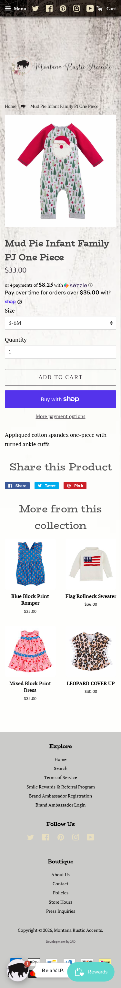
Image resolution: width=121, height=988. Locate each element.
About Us (60, 874)
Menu (19, 8)
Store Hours (60, 902)
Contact (60, 883)
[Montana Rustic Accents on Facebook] (49, 10)
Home (10, 106)
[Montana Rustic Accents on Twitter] (35, 10)
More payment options (61, 416)
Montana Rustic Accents (78, 930)
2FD (73, 942)
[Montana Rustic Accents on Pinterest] (62, 10)
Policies (60, 893)
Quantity (16, 339)
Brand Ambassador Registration (60, 796)
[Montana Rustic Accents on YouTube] (90, 10)
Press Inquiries (60, 911)
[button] (60, 285)
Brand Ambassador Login (60, 805)
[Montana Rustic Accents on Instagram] (76, 10)
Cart (110, 9)
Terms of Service (60, 777)
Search (60, 768)
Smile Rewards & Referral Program (60, 787)
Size (10, 310)
